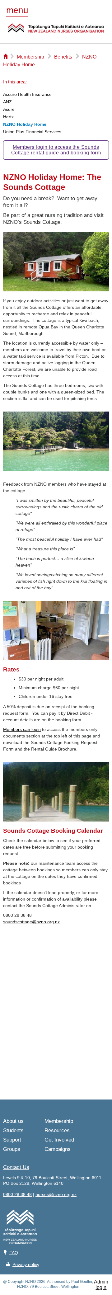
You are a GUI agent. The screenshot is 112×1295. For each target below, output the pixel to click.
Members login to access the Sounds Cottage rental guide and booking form (56, 149)
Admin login (101, 1284)
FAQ (13, 1252)
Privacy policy (25, 1264)
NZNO (56, 32)
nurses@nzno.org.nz (56, 1194)
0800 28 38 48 (17, 1194)
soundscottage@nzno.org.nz (31, 921)
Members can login (22, 729)
